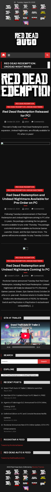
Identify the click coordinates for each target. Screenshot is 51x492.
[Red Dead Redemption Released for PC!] (25, 85)
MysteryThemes (38, 467)
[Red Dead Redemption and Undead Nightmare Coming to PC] (25, 249)
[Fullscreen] (47, 347)
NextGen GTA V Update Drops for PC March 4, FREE (24, 395)
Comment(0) (39, 122)
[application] (25, 336)
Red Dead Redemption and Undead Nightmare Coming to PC (25, 267)
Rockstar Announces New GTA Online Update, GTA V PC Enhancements (26, 427)
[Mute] (43, 347)
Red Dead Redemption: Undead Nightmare (24, 107)
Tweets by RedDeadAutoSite (13, 458)
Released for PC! (25, 113)
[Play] (4, 347)
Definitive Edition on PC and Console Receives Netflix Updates (25, 416)
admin (26, 122)
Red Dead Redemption (25, 103)
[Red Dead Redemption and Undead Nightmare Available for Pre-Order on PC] (25, 162)
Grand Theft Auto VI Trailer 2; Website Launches (23, 388)
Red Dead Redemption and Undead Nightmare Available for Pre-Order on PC (25, 198)
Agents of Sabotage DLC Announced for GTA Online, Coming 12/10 (25, 404)
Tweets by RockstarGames (12, 445)
